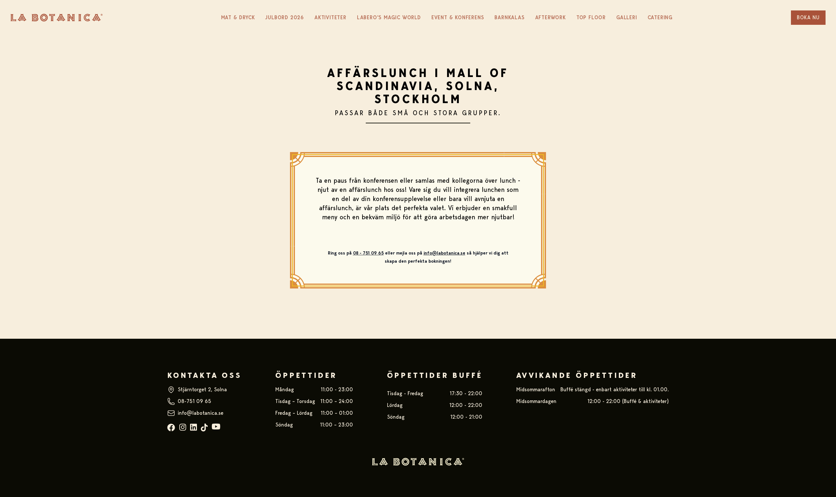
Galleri (626, 17)
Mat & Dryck (238, 17)
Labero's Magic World (389, 17)
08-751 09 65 (194, 401)
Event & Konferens (457, 17)
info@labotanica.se (200, 413)
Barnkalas (509, 17)
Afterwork (550, 17)
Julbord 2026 (284, 17)
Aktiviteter (330, 17)
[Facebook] (171, 428)
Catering (660, 17)
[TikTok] (204, 428)
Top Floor (591, 17)
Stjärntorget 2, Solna (202, 389)
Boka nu (808, 17)
